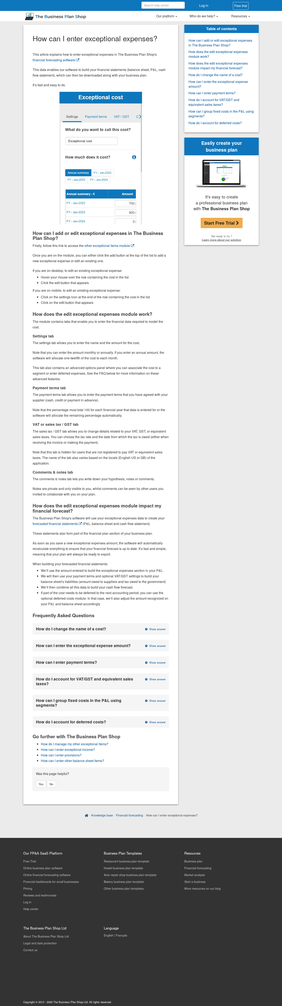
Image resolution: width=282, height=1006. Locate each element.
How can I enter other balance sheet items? (72, 760)
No (51, 784)
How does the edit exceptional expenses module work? (218, 54)
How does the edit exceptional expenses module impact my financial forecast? (218, 65)
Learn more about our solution (221, 240)
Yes (41, 784)
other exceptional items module (107, 245)
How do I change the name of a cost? (215, 74)
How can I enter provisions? (61, 755)
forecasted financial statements (55, 523)
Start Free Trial (220, 223)
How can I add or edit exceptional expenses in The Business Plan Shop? (220, 42)
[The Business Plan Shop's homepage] (86, 815)
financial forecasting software (54, 60)
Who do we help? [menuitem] (203, 16)
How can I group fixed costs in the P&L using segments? (221, 113)
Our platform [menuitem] (165, 16)
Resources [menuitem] (239, 16)
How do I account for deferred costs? (215, 122)
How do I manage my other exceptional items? (74, 744)
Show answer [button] (157, 629)
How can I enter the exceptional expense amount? (218, 84)
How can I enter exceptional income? (68, 749)
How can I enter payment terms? (212, 93)
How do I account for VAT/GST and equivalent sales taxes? (213, 102)
